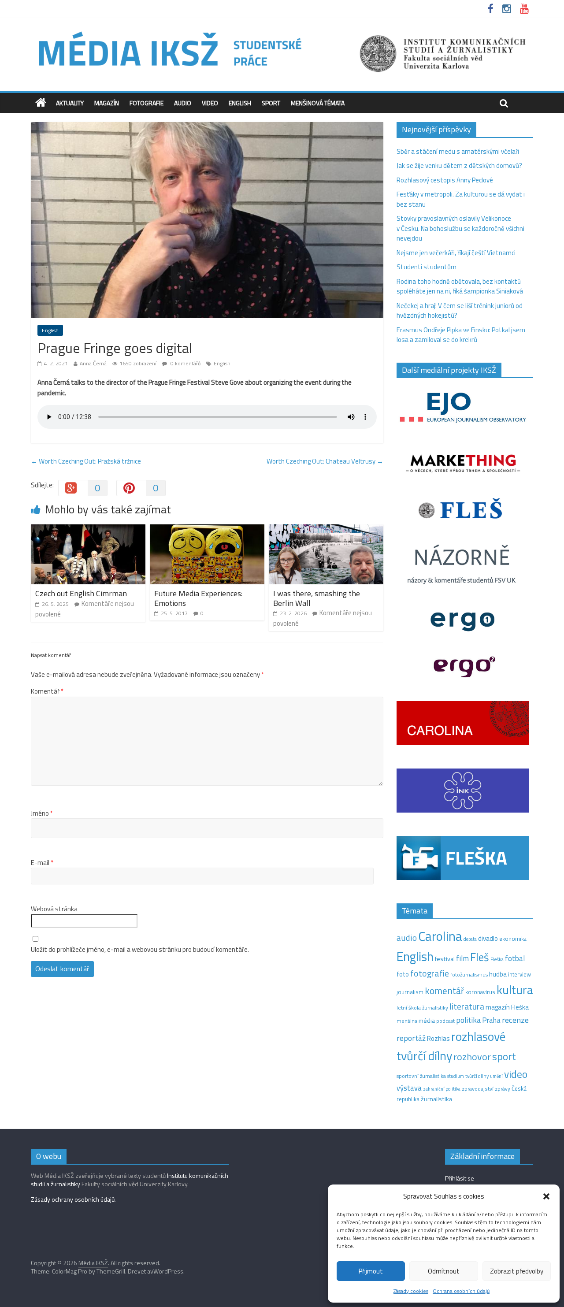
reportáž (411, 1038)
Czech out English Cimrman (81, 593)
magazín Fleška (507, 1007)
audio (407, 937)
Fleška (497, 959)
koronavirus (480, 992)
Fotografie (146, 103)
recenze (515, 1020)
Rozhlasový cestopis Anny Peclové (445, 180)
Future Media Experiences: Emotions (198, 598)
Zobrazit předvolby (516, 1271)
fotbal (515, 958)
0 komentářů (184, 363)
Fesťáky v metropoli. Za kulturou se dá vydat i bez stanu (461, 199)
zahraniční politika (441, 1088)
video (515, 1074)
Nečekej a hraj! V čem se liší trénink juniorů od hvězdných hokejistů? (460, 311)
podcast (445, 1021)
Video (210, 103)
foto (403, 974)
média (427, 1020)
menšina (407, 1021)
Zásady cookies (410, 1291)
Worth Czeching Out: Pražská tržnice (86, 461)
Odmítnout (444, 1271)
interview (519, 974)
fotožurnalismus (469, 974)
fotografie (429, 973)
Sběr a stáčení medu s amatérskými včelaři (458, 151)
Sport (271, 103)
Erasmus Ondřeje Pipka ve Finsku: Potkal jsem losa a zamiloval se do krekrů (461, 335)
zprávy (502, 1089)
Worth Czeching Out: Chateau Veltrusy (325, 461)
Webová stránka (54, 909)
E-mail (42, 863)
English (240, 103)
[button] (546, 1196)
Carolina (440, 936)
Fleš (479, 957)
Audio (182, 103)
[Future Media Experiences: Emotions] (207, 529)
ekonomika (513, 938)
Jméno (42, 813)
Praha (491, 1020)
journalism (410, 992)
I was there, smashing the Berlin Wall (316, 598)
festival (445, 959)
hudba (498, 974)
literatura (466, 1006)
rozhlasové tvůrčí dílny (451, 1046)
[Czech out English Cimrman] (88, 529)
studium (455, 1076)
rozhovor (472, 1056)
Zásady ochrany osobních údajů (73, 1199)
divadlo (488, 938)
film (462, 958)
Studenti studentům (426, 267)
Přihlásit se (459, 1178)
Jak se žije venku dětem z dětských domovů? (459, 165)
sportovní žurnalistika (421, 1076)
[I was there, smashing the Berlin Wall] (326, 529)
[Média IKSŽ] (282, 31)
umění (496, 1076)
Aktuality (70, 103)
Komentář (47, 691)
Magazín (106, 103)
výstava (409, 1087)
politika (468, 1020)
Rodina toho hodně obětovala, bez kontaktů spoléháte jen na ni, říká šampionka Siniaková (460, 286)
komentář (444, 991)
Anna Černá (93, 363)
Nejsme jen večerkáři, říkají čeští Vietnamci (456, 253)
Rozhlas (438, 1038)
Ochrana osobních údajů (461, 1291)
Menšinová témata (318, 103)
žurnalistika (436, 1099)
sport (504, 1056)
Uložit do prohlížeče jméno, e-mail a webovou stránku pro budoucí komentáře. (140, 949)
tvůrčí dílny (477, 1076)
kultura (515, 989)
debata (470, 939)
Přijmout (371, 1271)
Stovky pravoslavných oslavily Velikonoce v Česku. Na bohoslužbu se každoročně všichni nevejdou (460, 228)
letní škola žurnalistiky (422, 1007)
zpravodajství (478, 1088)
